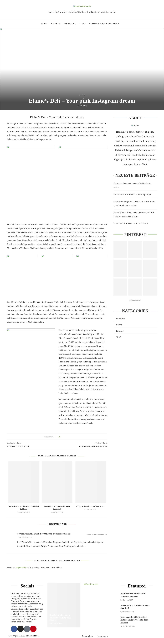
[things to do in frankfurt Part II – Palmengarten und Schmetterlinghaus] (90, 482)
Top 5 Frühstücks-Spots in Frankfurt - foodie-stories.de (43, 534)
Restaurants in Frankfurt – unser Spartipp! (132, 194)
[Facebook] (14, 629)
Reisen (43, 23)
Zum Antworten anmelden (96, 534)
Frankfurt (70, 23)
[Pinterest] (33, 629)
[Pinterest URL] (120, 249)
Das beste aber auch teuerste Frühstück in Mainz (60, 618)
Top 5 (82, 23)
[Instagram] (20, 629)
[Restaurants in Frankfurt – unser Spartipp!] (57, 482)
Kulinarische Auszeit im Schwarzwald (130, 223)
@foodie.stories (91, 584)
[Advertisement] (135, 363)
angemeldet (21, 567)
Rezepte (55, 23)
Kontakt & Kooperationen (104, 23)
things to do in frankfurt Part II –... (90, 506)
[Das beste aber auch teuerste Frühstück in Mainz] (23, 482)
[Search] (122, 23)
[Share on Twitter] (67, 437)
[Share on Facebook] (64, 437)
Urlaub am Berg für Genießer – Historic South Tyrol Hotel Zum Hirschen (134, 620)
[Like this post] (61, 437)
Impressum (103, 636)
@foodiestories (135, 300)
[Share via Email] (71, 437)
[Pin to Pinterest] (69, 437)
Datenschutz (87, 636)
